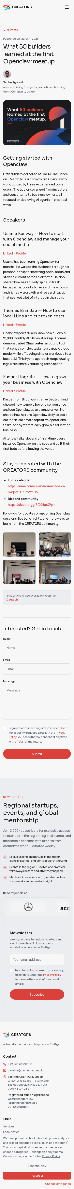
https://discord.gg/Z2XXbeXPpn (31, 504)
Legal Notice (11, 1132)
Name (7, 638)
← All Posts (10, 30)
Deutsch (12, 599)
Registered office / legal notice (28, 1095)
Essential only (37, 1166)
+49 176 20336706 (20, 1064)
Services (9, 1126)
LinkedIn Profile (14, 253)
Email (6, 660)
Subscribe (37, 994)
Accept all (37, 1175)
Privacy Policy (52, 975)
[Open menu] (67, 7)
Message (9, 681)
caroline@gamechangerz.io (26, 1070)
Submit (37, 754)
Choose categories (58, 1184)
